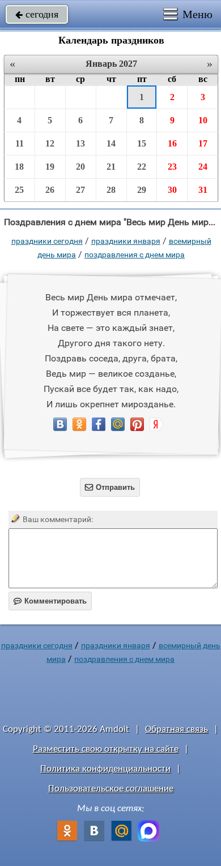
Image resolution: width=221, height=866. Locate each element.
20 (80, 166)
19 (49, 166)
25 (19, 190)
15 (141, 143)
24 (202, 166)
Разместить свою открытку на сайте (105, 749)
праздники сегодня (47, 240)
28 (111, 190)
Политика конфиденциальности (105, 769)
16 (172, 143)
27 (80, 190)
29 (141, 190)
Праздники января (125, 240)
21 (111, 166)
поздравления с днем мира (134, 254)
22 (141, 166)
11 (19, 143)
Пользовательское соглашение (110, 789)
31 (202, 190)
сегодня (36, 14)
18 (19, 166)
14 (111, 143)
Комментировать (50, 601)
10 (202, 120)
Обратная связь (176, 729)
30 (172, 190)
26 (49, 190)
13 (80, 143)
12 (49, 143)
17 (202, 143)
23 (172, 166)
